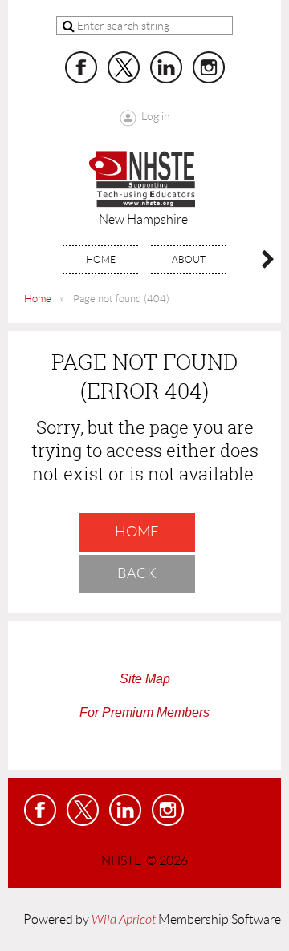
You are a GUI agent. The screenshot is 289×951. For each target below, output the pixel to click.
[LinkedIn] (166, 67)
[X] (124, 67)
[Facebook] (81, 67)
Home (37, 299)
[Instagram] (209, 67)
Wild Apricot (124, 920)
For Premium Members (144, 712)
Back (137, 573)
